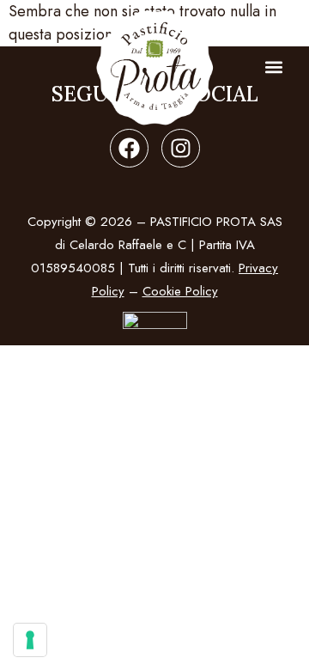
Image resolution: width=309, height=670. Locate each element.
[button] (273, 67)
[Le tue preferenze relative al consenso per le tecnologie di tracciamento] (30, 640)
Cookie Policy (180, 291)
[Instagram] (180, 148)
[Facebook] (129, 148)
